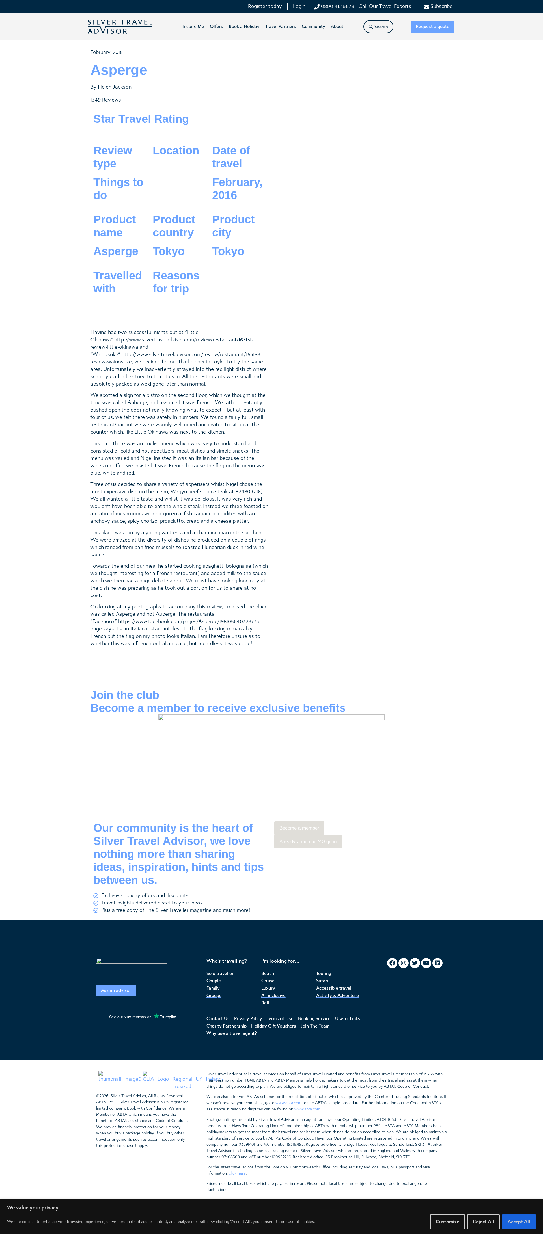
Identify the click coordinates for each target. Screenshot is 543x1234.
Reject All (483, 1222)
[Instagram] (403, 963)
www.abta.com (288, 1103)
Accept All (519, 1222)
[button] (193, 26)
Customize (447, 1222)
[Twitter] (415, 963)
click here (237, 1173)
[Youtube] (426, 963)
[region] (271, 1216)
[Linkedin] (437, 963)
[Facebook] (392, 963)
